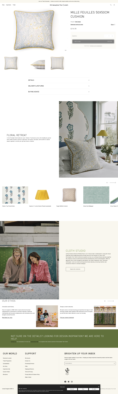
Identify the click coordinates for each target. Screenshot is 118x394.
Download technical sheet (77, 24)
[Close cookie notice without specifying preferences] (98, 387)
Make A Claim (28, 377)
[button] (107, 182)
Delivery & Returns (36, 86)
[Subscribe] (114, 363)
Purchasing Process (29, 363)
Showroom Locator (7, 358)
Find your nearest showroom (67, 317)
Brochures (5, 374)
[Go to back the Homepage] (59, 5)
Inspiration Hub (34, 341)
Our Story (5, 366)
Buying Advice (33, 92)
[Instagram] (72, 382)
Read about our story (7, 317)
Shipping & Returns (29, 369)
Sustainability (6, 363)
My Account (27, 358)
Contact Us (27, 360)
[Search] (111, 4)
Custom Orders (6, 371)
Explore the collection (75, 269)
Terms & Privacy (29, 371)
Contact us (13, 341)
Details (31, 80)
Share (112, 24)
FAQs (26, 366)
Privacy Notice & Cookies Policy (32, 374)
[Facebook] (65, 382)
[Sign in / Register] (114, 4)
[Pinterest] (68, 382)
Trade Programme (7, 360)
